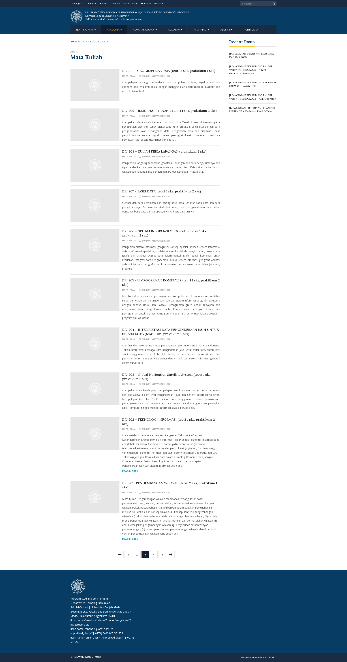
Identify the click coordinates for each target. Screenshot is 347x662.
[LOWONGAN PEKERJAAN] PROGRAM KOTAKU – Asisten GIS (252, 84)
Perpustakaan (130, 3)
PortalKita (250, 29)
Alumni (225, 29)
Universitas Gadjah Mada (105, 607)
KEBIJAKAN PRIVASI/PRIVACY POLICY (259, 657)
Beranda (75, 41)
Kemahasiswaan (144, 29)
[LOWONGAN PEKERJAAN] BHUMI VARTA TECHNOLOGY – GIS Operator (252, 97)
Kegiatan (174, 29)
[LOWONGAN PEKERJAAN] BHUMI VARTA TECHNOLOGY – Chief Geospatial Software (250, 70)
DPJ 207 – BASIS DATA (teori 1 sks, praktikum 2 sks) (161, 191)
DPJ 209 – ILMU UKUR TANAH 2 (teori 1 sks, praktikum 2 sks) (169, 110)
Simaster (92, 3)
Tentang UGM (77, 3)
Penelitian (146, 3)
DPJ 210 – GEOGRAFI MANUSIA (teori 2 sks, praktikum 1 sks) (168, 71)
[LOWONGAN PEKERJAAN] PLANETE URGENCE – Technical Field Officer (252, 109)
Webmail (158, 3)
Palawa (103, 3)
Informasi (200, 29)
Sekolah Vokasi (79, 607)
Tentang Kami (85, 29)
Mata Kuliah (129, 76)
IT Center (115, 3)
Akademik (113, 29)
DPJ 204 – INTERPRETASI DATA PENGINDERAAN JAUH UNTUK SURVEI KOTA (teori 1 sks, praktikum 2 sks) (170, 331)
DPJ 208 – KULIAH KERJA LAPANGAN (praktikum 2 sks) (164, 151)
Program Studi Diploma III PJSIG (89, 598)
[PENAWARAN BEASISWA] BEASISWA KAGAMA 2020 (251, 55)
